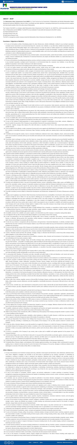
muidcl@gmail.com (69, 1)
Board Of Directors (23, 13)
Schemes (14, 13)
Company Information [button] (36, 13)
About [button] (8, 13)
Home (3, 13)
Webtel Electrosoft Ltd (67, 442)
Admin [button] (66, 13)
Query (61, 13)
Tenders (47, 13)
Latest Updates (54, 13)
